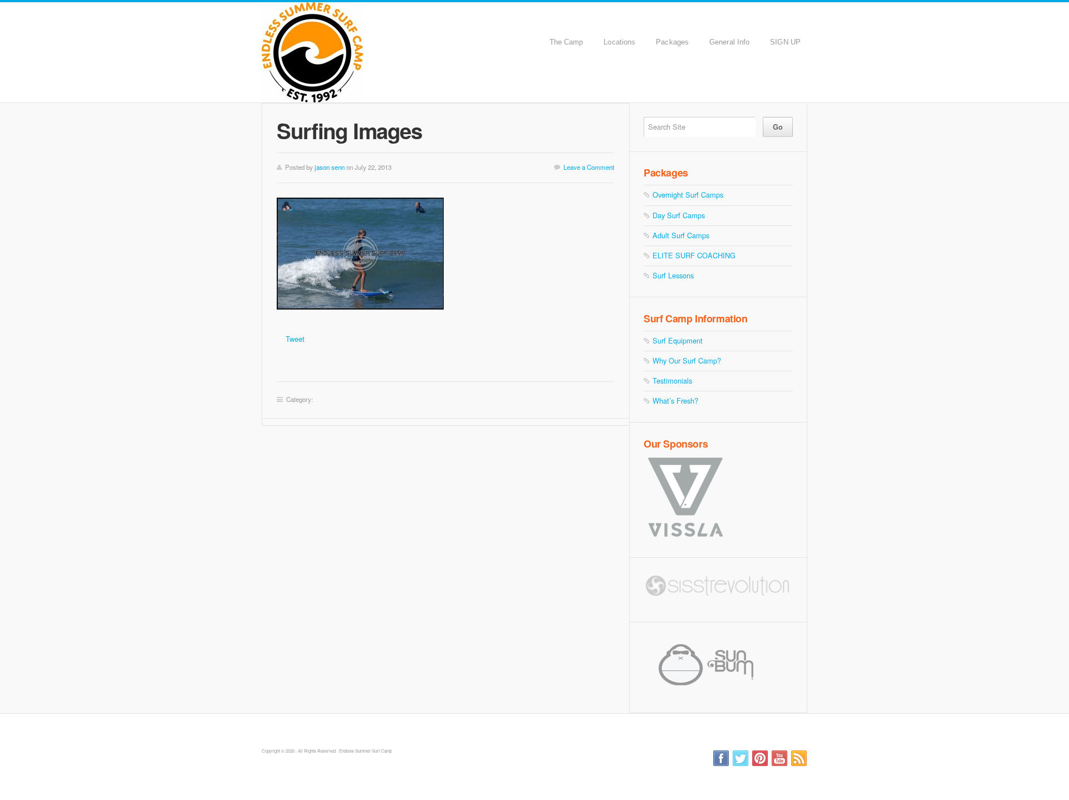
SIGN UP (785, 42)
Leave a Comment (588, 167)
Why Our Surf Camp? (687, 360)
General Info (729, 42)
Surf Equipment (678, 340)
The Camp (566, 42)
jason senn (330, 167)
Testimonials (672, 380)
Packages (672, 42)
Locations (619, 42)
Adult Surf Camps (681, 235)
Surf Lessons (673, 275)
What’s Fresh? (675, 400)
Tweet (295, 338)
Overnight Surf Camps (688, 194)
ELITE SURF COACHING (694, 255)
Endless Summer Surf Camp (374, 52)
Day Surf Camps (679, 215)
